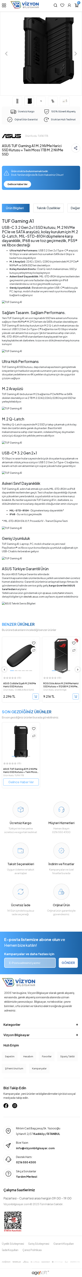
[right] (78, 669)
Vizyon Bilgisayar (16, 1035)
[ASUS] (11, 135)
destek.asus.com (33, 596)
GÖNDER (68, 963)
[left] (4, 669)
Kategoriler (11, 1025)
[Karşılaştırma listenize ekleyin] (33, 650)
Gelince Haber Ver (17, 184)
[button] (6, 53)
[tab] (15, 208)
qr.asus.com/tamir (53, 592)
